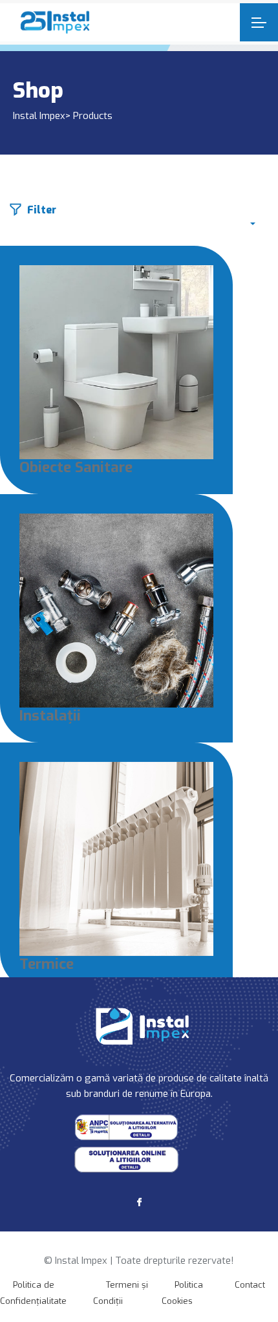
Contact (250, 1284)
